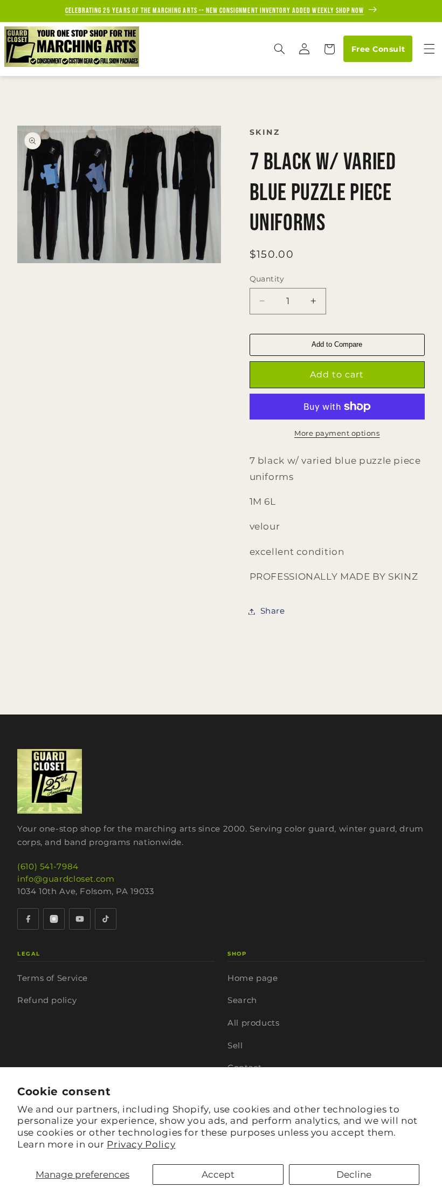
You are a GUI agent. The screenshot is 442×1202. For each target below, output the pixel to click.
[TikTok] (105, 919)
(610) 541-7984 (48, 866)
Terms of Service (52, 978)
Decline (353, 1174)
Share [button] (272, 611)
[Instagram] (54, 919)
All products (253, 1023)
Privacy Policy (141, 1144)
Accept (218, 1174)
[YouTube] (80, 919)
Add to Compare (337, 344)
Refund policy (47, 1000)
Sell (235, 1045)
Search (242, 1000)
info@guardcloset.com (66, 879)
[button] (279, 49)
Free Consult (378, 49)
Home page (252, 978)
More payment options (337, 433)
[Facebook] (28, 919)
